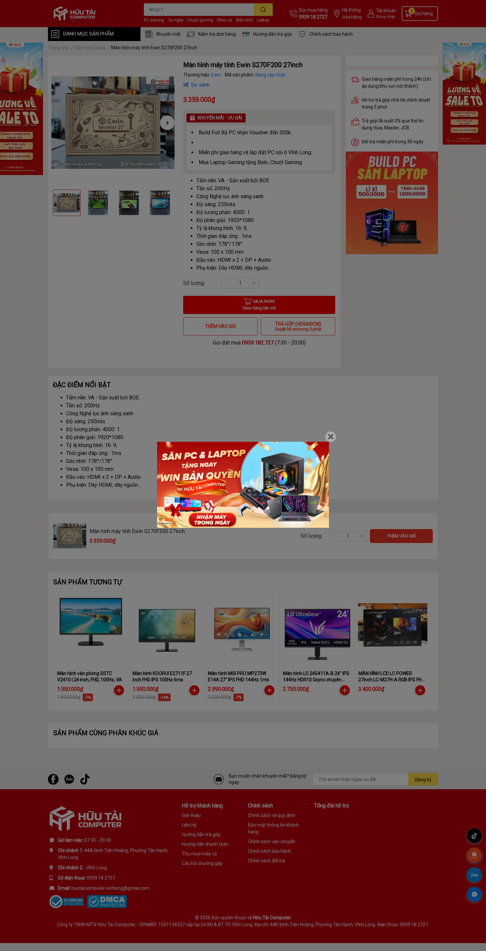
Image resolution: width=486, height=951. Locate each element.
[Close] (330, 436)
